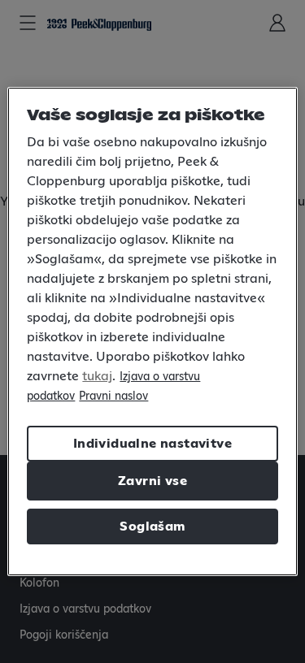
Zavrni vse (152, 481)
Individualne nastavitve (152, 443)
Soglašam (152, 526)
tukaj (97, 376)
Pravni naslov (113, 396)
